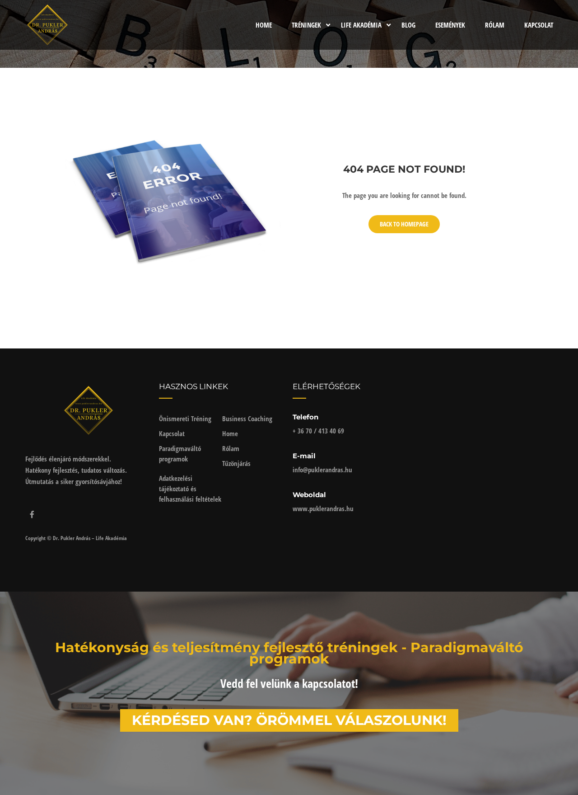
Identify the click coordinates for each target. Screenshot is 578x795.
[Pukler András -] (47, 25)
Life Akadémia (361, 24)
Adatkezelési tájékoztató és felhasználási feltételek (190, 488)
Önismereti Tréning (185, 418)
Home (264, 24)
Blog (408, 24)
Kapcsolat (538, 24)
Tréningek (306, 24)
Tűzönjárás (236, 463)
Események (450, 24)
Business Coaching (247, 418)
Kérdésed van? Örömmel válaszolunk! (289, 720)
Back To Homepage (404, 224)
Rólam (494, 24)
